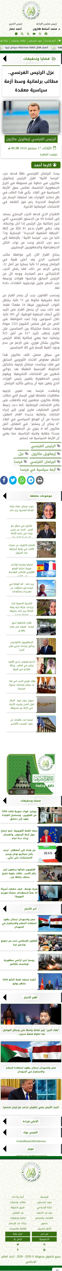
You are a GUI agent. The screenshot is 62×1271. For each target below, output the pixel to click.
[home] (60, 41)
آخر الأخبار (30, 909)
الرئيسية (44, 1197)
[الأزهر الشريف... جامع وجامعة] (31, 774)
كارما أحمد (43, 165)
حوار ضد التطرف (44, 1213)
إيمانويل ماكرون (44, 453)
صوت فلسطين (35, 41)
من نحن (44, 1234)
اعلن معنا (17, 1234)
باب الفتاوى (17, 1213)
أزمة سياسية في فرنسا (38, 469)
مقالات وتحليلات (18, 41)
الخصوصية (44, 1239)
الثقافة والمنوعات (17, 1229)
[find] (22, 34)
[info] (16, 34)
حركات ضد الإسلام (18, 1223)
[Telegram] (31, 480)
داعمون (44, 1223)
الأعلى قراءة (30, 1121)
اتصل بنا (18, 1239)
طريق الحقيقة (18, 1207)
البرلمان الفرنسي (43, 461)
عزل (21, 453)
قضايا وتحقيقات (36, 58)
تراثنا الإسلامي (44, 1207)
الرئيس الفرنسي (44, 446)
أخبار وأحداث (50, 41)
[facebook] (46, 34)
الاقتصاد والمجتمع (44, 1218)
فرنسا (19, 461)
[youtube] (34, 34)
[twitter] (40, 34)
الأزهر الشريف (44, 1229)
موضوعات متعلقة (41, 496)
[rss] (28, 34)
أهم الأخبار (30, 997)
